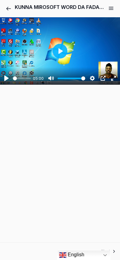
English (75, 254)
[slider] (22, 78)
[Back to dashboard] (8, 8)
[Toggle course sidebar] (111, 8)
